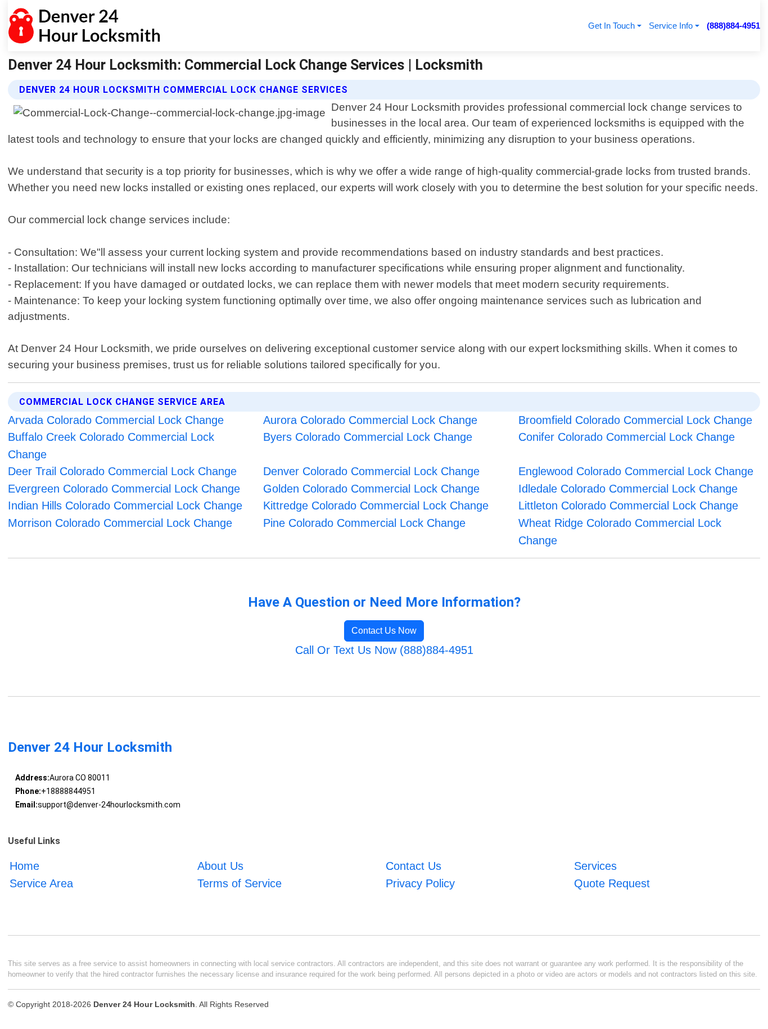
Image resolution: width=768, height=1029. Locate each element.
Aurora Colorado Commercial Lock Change (370, 420)
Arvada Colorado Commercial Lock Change (116, 420)
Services (595, 866)
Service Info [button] (671, 25)
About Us (220, 866)
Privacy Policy (420, 883)
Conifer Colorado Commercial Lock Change (626, 437)
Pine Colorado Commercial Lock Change (364, 523)
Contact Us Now (384, 630)
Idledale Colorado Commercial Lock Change (628, 488)
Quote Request (612, 883)
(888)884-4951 (733, 25)
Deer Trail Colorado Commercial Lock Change (122, 471)
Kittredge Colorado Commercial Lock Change (376, 505)
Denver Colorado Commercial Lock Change (371, 471)
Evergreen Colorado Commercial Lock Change (124, 488)
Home (24, 866)
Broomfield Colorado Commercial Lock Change (635, 420)
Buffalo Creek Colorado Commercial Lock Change (111, 446)
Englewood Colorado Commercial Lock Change (635, 471)
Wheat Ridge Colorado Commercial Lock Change (619, 532)
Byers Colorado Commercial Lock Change (367, 437)
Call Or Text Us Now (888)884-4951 (384, 650)
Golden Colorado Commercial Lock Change (371, 488)
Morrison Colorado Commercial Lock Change (120, 523)
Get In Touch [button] (611, 25)
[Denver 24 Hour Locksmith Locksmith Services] (84, 25)
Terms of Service (239, 883)
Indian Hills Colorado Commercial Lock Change (125, 505)
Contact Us (413, 866)
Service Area (41, 883)
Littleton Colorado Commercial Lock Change (628, 505)
